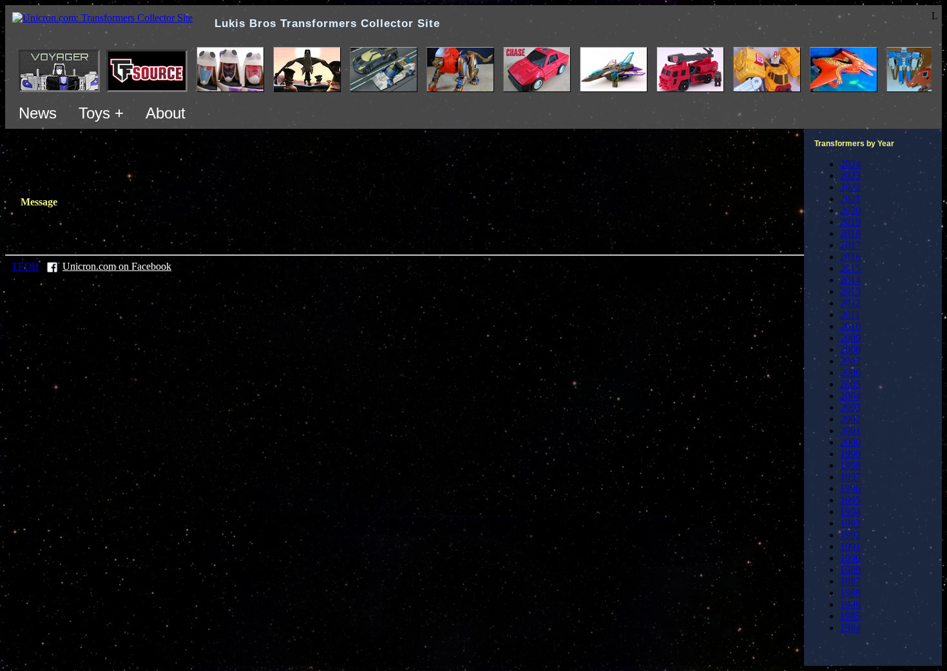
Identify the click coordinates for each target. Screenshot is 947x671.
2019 (850, 221)
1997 (850, 476)
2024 (850, 163)
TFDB (25, 266)
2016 (850, 256)
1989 (850, 569)
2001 (850, 430)
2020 (850, 210)
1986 (850, 604)
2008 (850, 349)
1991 (850, 546)
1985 (850, 615)
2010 (850, 326)
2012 (850, 303)
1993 (850, 523)
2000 (850, 442)
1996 (850, 488)
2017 (850, 245)
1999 (850, 453)
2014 (850, 279)
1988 (850, 592)
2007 (850, 360)
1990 (850, 558)
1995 (850, 500)
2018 (850, 233)
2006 (850, 372)
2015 (850, 268)
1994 (850, 511)
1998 (850, 465)
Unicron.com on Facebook (116, 266)
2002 (850, 418)
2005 (850, 384)
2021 (850, 198)
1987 (850, 581)
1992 (850, 534)
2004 (850, 395)
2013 (850, 291)
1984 (850, 627)
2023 (850, 175)
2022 (850, 187)
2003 (850, 407)
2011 (850, 314)
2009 (850, 337)
